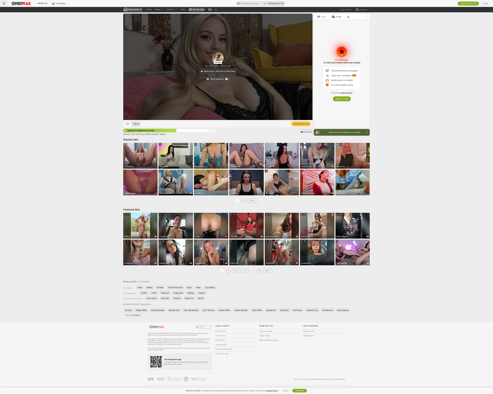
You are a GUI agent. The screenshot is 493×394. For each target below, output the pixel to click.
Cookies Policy (221, 345)
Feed (183, 9)
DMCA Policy (220, 340)
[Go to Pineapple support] (186, 379)
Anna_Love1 (129, 281)
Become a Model (265, 331)
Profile (149, 9)
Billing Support (308, 336)
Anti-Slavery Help (221, 354)
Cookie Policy (272, 391)
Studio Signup (264, 336)
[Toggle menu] (4, 3)
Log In (485, 3)
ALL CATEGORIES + (133, 315)
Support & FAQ (308, 331)
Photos (172, 9)
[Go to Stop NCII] (198, 379)
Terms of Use (220, 336)
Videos (159, 9)
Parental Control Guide (223, 349)
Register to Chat (342, 99)
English (201, 327)
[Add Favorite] (127, 123)
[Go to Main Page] (21, 3)
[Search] (265, 3)
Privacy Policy (220, 331)
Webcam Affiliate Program (269, 340)
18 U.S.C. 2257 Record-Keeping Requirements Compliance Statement (319, 379)
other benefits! (346, 93)
